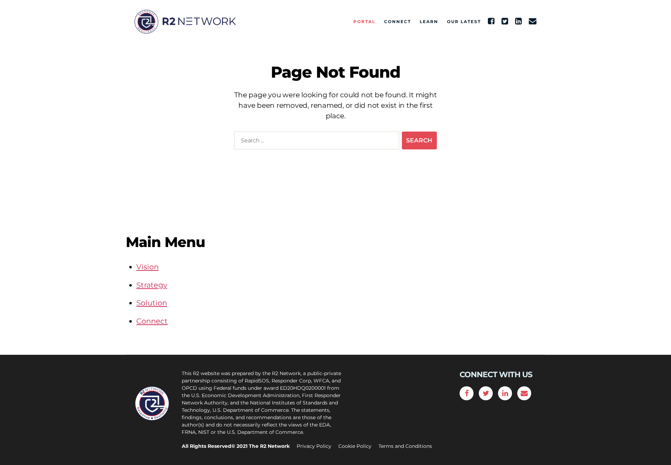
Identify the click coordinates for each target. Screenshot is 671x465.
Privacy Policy (314, 446)
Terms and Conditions (405, 446)
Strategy (151, 285)
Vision (147, 266)
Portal (364, 21)
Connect (397, 21)
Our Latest (464, 21)
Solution (151, 302)
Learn (429, 21)
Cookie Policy (354, 446)
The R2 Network (269, 446)
